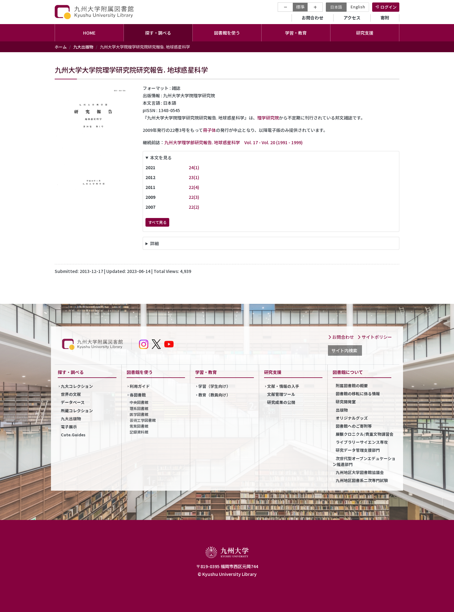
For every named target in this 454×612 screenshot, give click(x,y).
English (358, 7)
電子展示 (69, 427)
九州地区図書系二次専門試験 (362, 480)
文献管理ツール (281, 394)
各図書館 (138, 395)
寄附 (384, 18)
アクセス (351, 18)
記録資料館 (139, 431)
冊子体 (209, 130)
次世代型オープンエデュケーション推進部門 (364, 461)
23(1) (194, 177)
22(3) (194, 197)
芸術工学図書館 (143, 420)
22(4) (194, 187)
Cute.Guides (73, 435)
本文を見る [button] (161, 157)
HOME (89, 33)
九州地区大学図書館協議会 (360, 472)
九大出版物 (83, 47)
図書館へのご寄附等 (354, 426)
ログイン (388, 7)
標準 (300, 7)
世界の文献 (71, 394)
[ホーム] (95, 12)
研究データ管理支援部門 (358, 450)
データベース (73, 402)
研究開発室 (346, 402)
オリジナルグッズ (352, 418)
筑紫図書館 (139, 426)
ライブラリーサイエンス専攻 (362, 442)
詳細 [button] (154, 243)
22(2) (194, 207)
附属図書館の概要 (352, 385)
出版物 (342, 410)
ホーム (61, 47)
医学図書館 (139, 414)
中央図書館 (139, 402)
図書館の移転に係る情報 (358, 393)
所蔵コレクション (77, 410)
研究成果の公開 (281, 402)
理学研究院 (268, 118)
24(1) (194, 167)
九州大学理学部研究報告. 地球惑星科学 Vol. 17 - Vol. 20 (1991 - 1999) (233, 142)
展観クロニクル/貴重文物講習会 (364, 434)
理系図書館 (139, 408)
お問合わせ (312, 18)
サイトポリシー (376, 337)
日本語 (336, 7)
